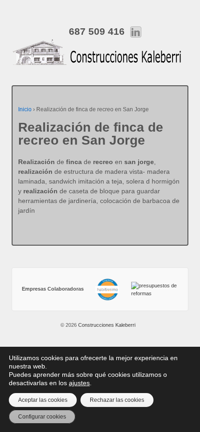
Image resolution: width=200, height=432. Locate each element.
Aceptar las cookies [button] (42, 400)
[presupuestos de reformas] (154, 289)
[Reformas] (107, 289)
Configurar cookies (42, 416)
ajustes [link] (79, 383)
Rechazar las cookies (117, 400)
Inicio (25, 109)
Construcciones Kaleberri (106, 325)
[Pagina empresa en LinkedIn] (135, 31)
